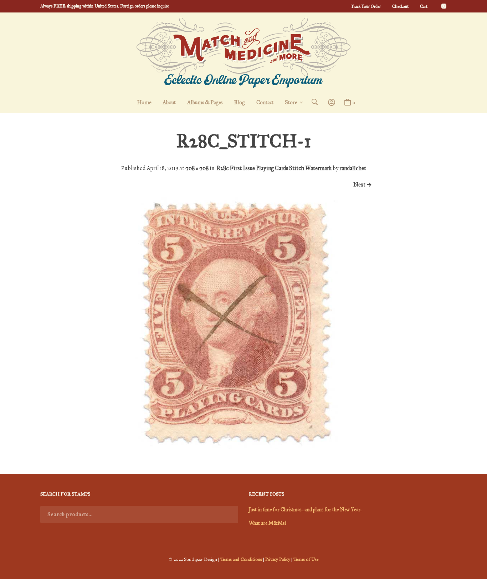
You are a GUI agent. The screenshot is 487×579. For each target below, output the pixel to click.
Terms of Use (305, 559)
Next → (362, 184)
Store (291, 102)
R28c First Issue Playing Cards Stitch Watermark (274, 168)
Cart (423, 6)
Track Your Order (366, 6)
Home (144, 102)
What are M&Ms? (267, 523)
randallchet (352, 168)
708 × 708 (197, 168)
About (169, 102)
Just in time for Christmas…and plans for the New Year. (305, 510)
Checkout (400, 6)
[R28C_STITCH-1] (236, 447)
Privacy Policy (277, 559)
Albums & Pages (204, 102)
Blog (239, 102)
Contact (264, 102)
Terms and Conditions (241, 559)
